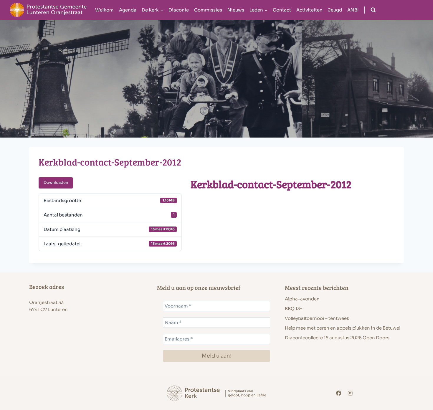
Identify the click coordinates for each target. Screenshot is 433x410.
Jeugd (335, 10)
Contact (282, 10)
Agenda (127, 10)
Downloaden (56, 182)
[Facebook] (338, 393)
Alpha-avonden (302, 299)
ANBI (353, 10)
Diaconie (178, 10)
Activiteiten (309, 10)
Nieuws (235, 10)
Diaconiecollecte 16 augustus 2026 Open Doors (337, 337)
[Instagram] (350, 393)
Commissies (208, 10)
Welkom (104, 10)
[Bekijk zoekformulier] (373, 10)
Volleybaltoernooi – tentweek (317, 318)
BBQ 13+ (294, 308)
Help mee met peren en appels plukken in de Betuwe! (342, 328)
